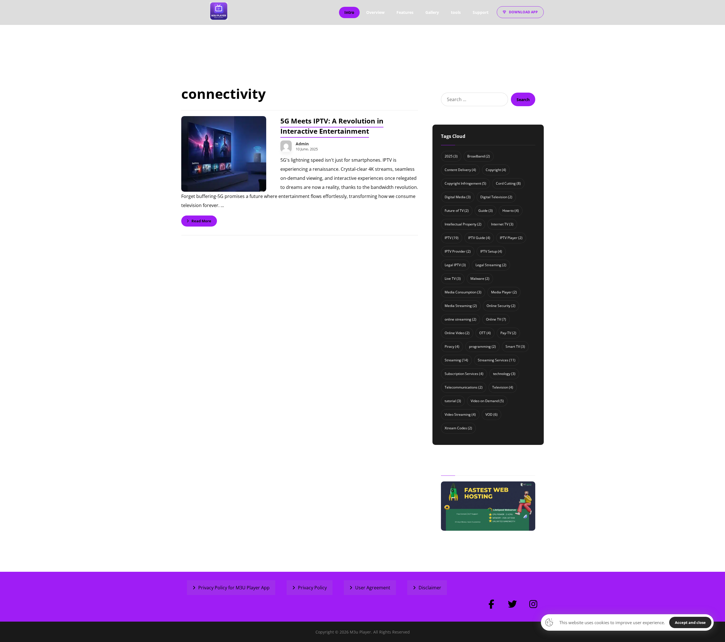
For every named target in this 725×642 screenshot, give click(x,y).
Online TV (496, 319)
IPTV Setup (491, 251)
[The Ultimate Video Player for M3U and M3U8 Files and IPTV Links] (219, 11)
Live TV (453, 278)
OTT (485, 332)
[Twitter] (512, 604)
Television (502, 387)
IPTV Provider (458, 251)
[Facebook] (491, 604)
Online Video (457, 332)
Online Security (501, 305)
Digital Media (458, 197)
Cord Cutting (508, 183)
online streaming (460, 319)
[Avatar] (286, 146)
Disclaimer (430, 588)
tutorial (453, 400)
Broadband (478, 156)
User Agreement (372, 588)
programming (482, 346)
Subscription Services (464, 373)
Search (523, 99)
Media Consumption (463, 292)
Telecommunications (464, 387)
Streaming (456, 360)
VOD (491, 414)
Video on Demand (487, 400)
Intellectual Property (463, 224)
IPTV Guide (479, 237)
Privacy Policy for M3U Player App (234, 588)
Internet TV (502, 224)
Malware (479, 278)
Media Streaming (461, 305)
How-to (510, 210)
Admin (302, 144)
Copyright (496, 169)
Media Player (504, 292)
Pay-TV (508, 332)
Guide (485, 210)
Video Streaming (460, 414)
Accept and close (690, 622)
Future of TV (457, 210)
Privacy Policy (312, 588)
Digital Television (496, 197)
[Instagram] (533, 604)
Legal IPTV (455, 265)
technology (504, 373)
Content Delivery (460, 169)
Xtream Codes (458, 428)
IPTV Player (511, 237)
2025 (451, 156)
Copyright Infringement (465, 183)
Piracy (452, 346)
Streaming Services (496, 360)
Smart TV (515, 346)
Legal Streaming (490, 265)
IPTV (452, 237)
